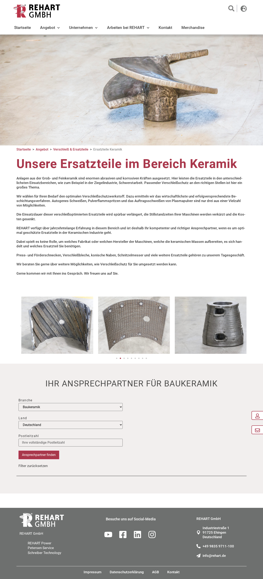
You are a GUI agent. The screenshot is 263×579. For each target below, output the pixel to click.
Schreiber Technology (44, 553)
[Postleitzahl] (70, 443)
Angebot (47, 27)
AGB (155, 572)
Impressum (93, 572)
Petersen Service (41, 548)
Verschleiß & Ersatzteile (70, 149)
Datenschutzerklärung (127, 572)
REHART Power (39, 543)
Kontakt (165, 27)
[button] (231, 8)
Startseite (22, 27)
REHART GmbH (31, 533)
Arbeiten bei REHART (126, 27)
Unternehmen (81, 27)
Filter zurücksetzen (33, 466)
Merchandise (192, 27)
